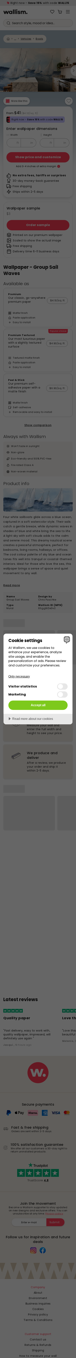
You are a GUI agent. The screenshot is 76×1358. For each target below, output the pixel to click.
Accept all (38, 705)
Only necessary (19, 676)
